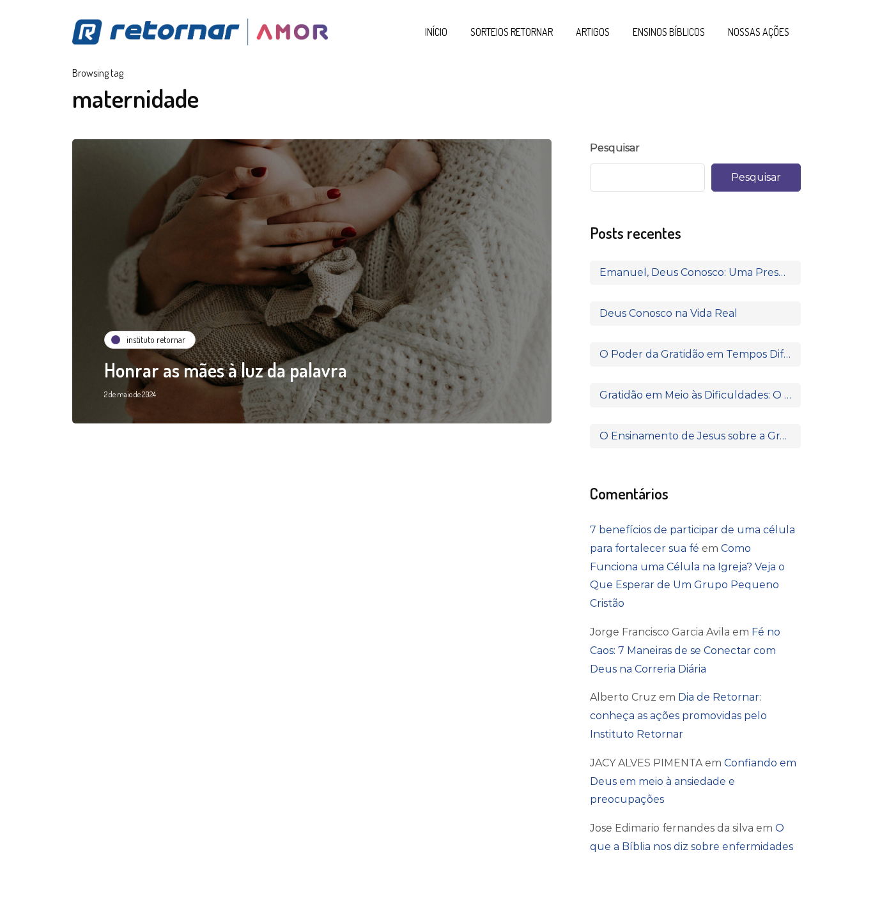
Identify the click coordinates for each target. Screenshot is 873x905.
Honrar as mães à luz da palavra (225, 370)
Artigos (593, 32)
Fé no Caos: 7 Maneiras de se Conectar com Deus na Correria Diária (685, 650)
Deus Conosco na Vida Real (668, 313)
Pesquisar (615, 148)
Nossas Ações (758, 32)
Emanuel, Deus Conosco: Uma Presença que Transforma (700, 272)
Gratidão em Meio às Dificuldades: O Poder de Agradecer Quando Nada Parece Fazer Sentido (700, 395)
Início (436, 32)
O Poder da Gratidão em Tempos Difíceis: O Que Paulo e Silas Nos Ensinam (700, 354)
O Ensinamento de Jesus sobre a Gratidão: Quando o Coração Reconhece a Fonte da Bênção (700, 436)
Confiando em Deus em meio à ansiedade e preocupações (693, 781)
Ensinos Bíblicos (669, 32)
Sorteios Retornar (511, 32)
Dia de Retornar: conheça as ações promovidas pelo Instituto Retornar (678, 715)
